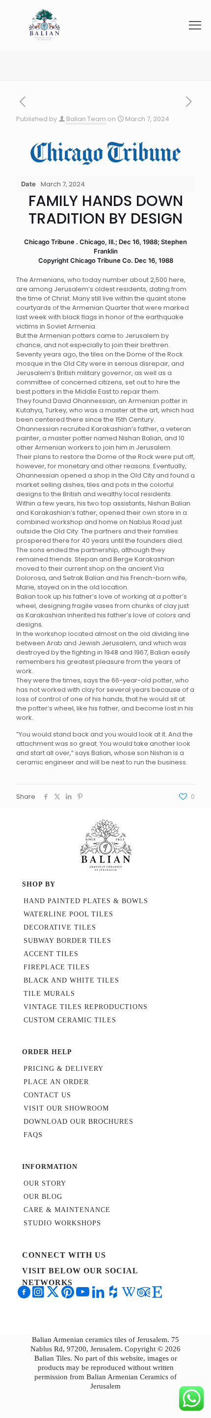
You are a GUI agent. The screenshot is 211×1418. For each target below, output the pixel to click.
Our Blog (43, 1196)
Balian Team (86, 119)
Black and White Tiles (71, 980)
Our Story (45, 1183)
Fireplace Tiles (57, 967)
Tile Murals (49, 993)
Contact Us (47, 1095)
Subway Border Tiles (67, 940)
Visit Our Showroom (66, 1108)
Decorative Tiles (60, 927)
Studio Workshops (62, 1223)
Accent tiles (51, 954)
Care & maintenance (67, 1210)
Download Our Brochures (78, 1121)
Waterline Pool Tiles (68, 914)
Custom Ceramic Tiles (70, 1020)
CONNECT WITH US (64, 1255)
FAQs (33, 1135)
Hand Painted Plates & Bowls (86, 901)
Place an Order (56, 1082)
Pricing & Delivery (64, 1068)
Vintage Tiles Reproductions (86, 1007)
